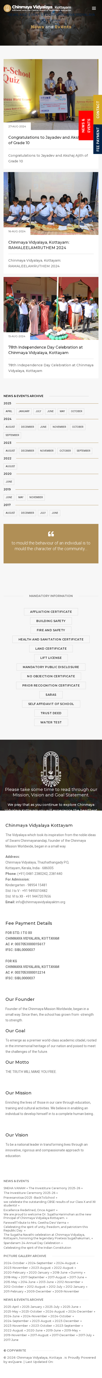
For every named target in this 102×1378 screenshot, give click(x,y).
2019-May (71, 1330)
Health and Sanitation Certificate (51, 639)
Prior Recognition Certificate (51, 685)
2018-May (11, 1277)
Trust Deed (51, 713)
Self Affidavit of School (51, 704)
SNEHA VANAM (14, 1188)
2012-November (68, 1282)
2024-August (66, 1263)
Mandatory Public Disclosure (51, 667)
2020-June (34, 1330)
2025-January (32, 1307)
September (12, 435)
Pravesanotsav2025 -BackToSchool (29, 1197)
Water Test (51, 722)
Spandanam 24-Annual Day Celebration (32, 1243)
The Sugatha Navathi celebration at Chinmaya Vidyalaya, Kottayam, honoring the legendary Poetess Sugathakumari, (47, 1236)
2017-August (57, 1277)
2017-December (63, 1335)
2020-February (15, 1272)
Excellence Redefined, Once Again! (29, 1210)
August (10, 427)
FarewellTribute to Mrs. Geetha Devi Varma (35, 1222)
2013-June (46, 1282)
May (62, 411)
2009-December (39, 1291)
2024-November (35, 1316)
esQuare (15, 1362)
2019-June (53, 1330)
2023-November (16, 1268)
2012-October (14, 1286)
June (50, 411)
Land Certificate (51, 648)
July (38, 411)
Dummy (77, 1272)
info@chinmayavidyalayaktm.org (40, 902)
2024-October (14, 1263)
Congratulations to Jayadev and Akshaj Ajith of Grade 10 (50, 140)
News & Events (86, 126)
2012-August (36, 1286)
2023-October (41, 1325)
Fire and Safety (51, 630)
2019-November (15, 1335)
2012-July (55, 1286)
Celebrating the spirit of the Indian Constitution (37, 1247)
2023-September (67, 1325)
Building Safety (51, 621)
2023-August (41, 1268)
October (76, 411)
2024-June (12, 1316)
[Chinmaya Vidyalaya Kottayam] (37, 8)
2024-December (80, 1311)
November (59, 427)
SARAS (51, 694)
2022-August (64, 1268)
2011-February (13, 1291)
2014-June (28, 1282)
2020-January (39, 1272)
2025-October (31, 1311)
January (24, 411)
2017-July (85, 1335)
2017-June (76, 1277)
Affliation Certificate (51, 611)
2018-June (60, 1272)
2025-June (71, 1307)
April (9, 411)
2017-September (33, 1277)
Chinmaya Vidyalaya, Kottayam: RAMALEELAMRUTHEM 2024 (38, 245)
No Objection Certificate (51, 676)
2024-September (40, 1263)
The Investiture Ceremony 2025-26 (54, 1188)
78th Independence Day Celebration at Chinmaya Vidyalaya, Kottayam (45, 350)
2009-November (67, 1291)
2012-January (75, 1286)
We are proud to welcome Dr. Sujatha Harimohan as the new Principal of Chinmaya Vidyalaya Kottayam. (47, 1216)
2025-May (11, 1311)
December (27, 427)
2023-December (67, 1321)
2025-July (52, 1307)
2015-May (10, 1282)
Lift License (51, 658)
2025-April (11, 1307)
